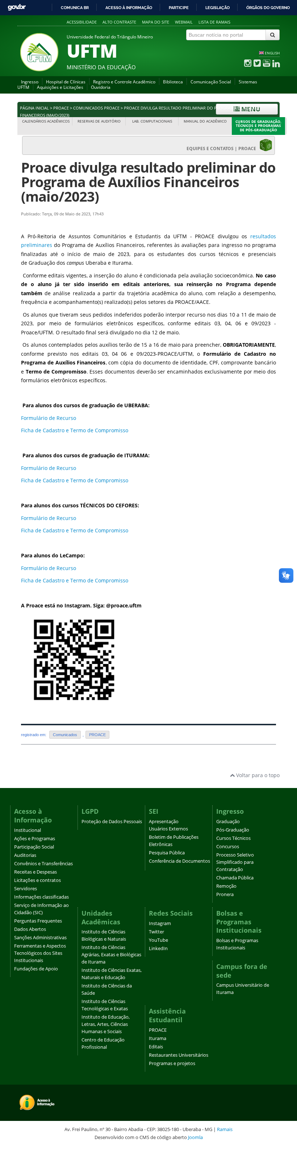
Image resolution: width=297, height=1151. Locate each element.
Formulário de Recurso (48, 417)
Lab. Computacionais (152, 121)
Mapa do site (155, 22)
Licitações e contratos (37, 880)
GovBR (17, 7)
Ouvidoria (100, 87)
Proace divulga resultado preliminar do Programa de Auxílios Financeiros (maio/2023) (148, 182)
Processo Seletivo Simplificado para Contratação (235, 862)
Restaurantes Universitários (178, 1055)
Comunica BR (75, 7)
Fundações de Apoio (36, 969)
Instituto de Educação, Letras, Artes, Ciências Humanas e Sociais (105, 1024)
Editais (156, 1047)
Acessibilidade (82, 22)
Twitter (156, 932)
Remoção (226, 886)
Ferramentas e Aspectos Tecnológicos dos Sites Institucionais (40, 953)
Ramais (225, 1129)
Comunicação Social (211, 82)
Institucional (27, 830)
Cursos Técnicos (233, 838)
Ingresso (29, 82)
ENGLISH (272, 52)
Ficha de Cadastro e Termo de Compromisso (75, 430)
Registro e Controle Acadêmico (124, 82)
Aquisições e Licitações (60, 87)
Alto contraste (119, 22)
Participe (179, 7)
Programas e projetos (172, 1063)
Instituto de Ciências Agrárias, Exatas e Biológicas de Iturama (111, 954)
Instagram (160, 923)
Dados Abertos (30, 929)
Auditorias (25, 855)
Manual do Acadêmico (205, 121)
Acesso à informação (128, 7)
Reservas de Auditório (99, 121)
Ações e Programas (34, 839)
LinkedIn (158, 948)
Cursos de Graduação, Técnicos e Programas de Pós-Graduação (258, 126)
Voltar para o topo (257, 775)
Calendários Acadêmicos (46, 121)
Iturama (157, 1038)
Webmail (184, 22)
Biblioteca (173, 82)
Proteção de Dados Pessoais (111, 821)
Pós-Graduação (232, 830)
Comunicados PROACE (96, 108)
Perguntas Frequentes (38, 921)
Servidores (25, 889)
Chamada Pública (235, 878)
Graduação (228, 821)
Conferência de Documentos (179, 861)
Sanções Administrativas (40, 938)
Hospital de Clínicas (65, 82)
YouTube (158, 940)
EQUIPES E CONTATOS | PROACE (223, 148)
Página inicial (34, 108)
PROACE (61, 108)
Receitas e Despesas (35, 872)
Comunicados (65, 735)
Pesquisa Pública (167, 853)
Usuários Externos (168, 829)
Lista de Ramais (214, 22)
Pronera (225, 894)
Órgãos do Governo (268, 7)
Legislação (217, 7)
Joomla (195, 1137)
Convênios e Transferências (43, 864)
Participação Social (34, 847)
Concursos (227, 846)
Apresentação (164, 821)
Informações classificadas (41, 897)
